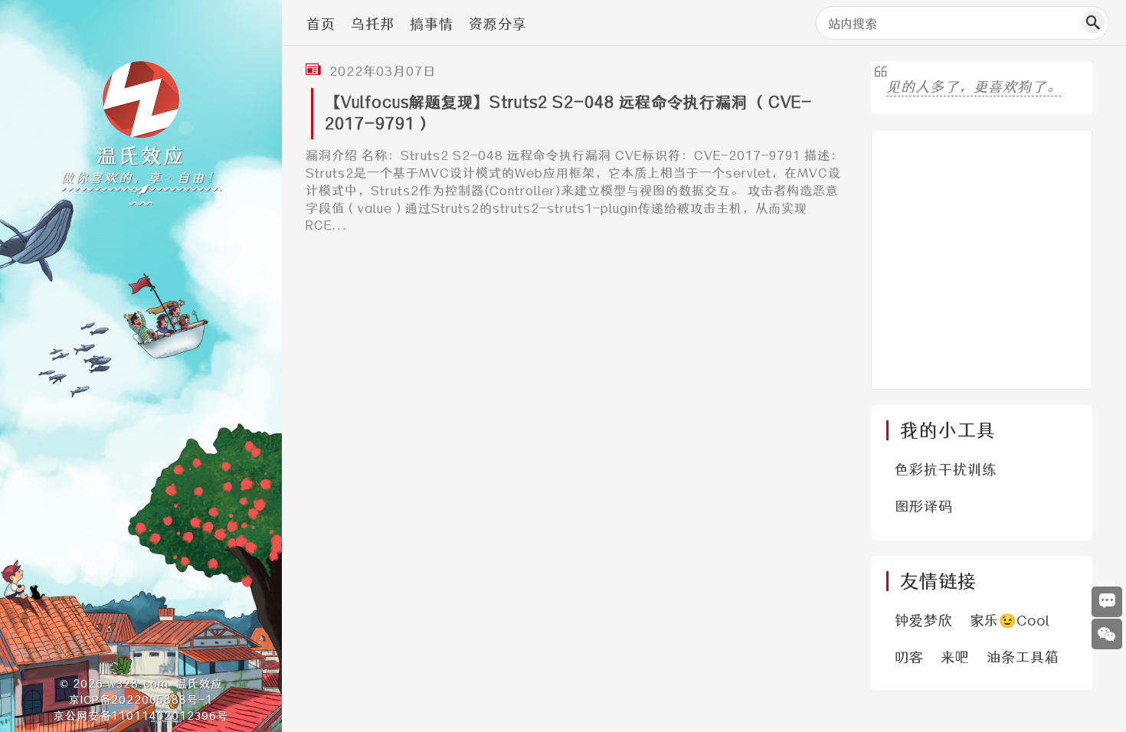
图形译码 (924, 506)
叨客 (909, 657)
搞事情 (431, 24)
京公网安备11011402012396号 (141, 716)
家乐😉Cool (1010, 620)
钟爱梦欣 (924, 620)
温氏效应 (141, 155)
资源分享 (498, 24)
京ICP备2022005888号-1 (141, 700)
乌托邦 (372, 24)
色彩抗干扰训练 (946, 470)
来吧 (955, 657)
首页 (321, 24)
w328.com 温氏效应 (164, 684)
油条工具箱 (1023, 657)
